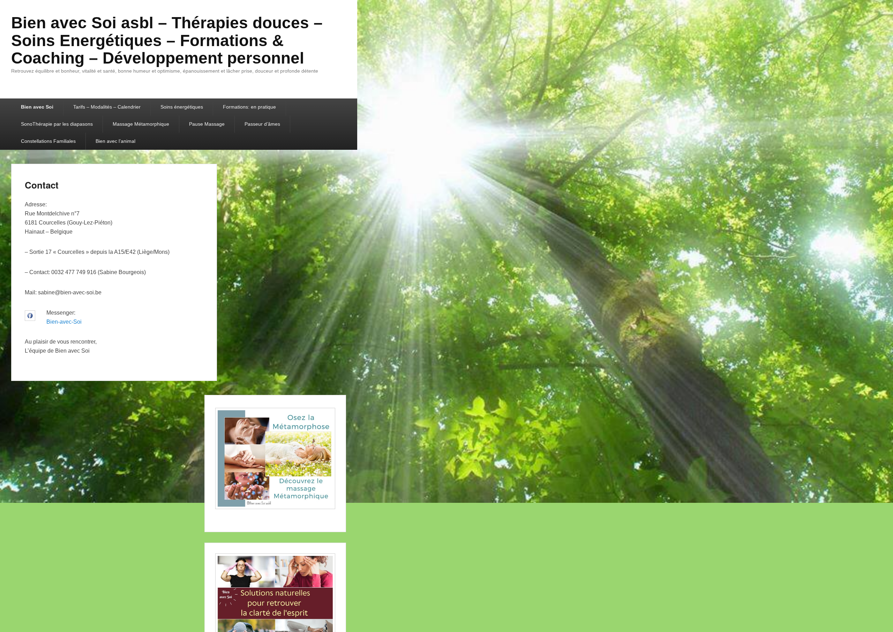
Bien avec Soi (37, 107)
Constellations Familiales (48, 141)
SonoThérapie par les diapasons (57, 124)
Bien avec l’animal (115, 141)
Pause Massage (207, 124)
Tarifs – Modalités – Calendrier (107, 107)
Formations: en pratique (249, 107)
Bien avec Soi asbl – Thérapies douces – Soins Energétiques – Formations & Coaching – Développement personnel (167, 40)
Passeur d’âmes (262, 124)
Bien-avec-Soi (64, 322)
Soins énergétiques (181, 107)
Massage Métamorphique (141, 124)
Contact (42, 184)
